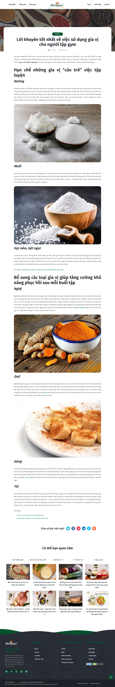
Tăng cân (98, 560)
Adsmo (45, 682)
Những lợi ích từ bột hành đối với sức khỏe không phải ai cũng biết (70, 585)
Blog (63, 652)
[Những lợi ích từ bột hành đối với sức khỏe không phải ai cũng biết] (70, 572)
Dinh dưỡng (16, 560)
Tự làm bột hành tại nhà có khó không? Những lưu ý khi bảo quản (44, 585)
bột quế (47, 392)
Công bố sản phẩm (67, 662)
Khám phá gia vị (67, 659)
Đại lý (36, 649)
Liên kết (37, 655)
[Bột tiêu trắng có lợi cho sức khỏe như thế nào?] (18, 572)
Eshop (63, 649)
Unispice (16, 682)
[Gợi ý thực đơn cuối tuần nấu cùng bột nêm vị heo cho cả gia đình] (97, 572)
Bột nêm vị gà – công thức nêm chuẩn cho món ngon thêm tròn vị (44, 611)
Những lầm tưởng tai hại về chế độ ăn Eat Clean (33, 518)
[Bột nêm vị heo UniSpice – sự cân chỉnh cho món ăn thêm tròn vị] (18, 598)
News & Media (66, 655)
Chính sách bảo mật (95, 683)
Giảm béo (57, 34)
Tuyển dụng (92, 655)
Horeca (37, 652)
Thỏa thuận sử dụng (83, 683)
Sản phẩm (91, 652)
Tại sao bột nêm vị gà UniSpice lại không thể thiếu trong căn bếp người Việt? (97, 611)
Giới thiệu (91, 649)
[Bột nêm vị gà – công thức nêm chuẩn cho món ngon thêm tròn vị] (44, 598)
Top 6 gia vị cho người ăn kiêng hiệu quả (31, 515)
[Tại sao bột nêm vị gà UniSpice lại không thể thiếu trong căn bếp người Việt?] (97, 598)
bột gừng (30, 477)
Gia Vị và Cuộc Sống (36, 560)
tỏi (44, 494)
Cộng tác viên (39, 659)
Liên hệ (90, 659)
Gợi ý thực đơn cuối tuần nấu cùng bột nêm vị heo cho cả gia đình (97, 585)
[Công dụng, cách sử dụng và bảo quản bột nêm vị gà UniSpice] (70, 598)
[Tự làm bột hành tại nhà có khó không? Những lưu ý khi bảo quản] (44, 572)
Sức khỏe (77, 560)
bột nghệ (80, 307)
